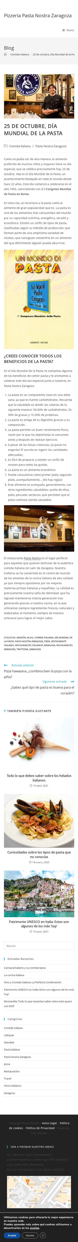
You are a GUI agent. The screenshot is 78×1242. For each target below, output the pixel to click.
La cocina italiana (14, 975)
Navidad (9, 1042)
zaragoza (35, 649)
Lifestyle (9, 1035)
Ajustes (30, 1235)
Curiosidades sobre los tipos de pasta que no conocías (39, 854)
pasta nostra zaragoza (29, 641)
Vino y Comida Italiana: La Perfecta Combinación (32, 982)
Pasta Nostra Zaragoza (50, 146)
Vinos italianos (12, 1085)
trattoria (22, 649)
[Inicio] (5, 54)
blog (30, 637)
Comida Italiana (20, 146)
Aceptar (12, 1235)
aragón (21, 637)
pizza (47, 641)
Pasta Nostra (32, 558)
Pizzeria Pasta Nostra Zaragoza (38, 15)
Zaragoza (9, 1093)
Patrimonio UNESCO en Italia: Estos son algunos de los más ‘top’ (39, 924)
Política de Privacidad (40, 1128)
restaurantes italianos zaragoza (35, 645)
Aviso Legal (49, 1123)
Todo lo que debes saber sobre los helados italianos (39, 777)
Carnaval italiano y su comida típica (25, 968)
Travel (7, 1078)
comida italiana (43, 637)
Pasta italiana (12, 1049)
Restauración (12, 1071)
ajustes (34, 1228)
